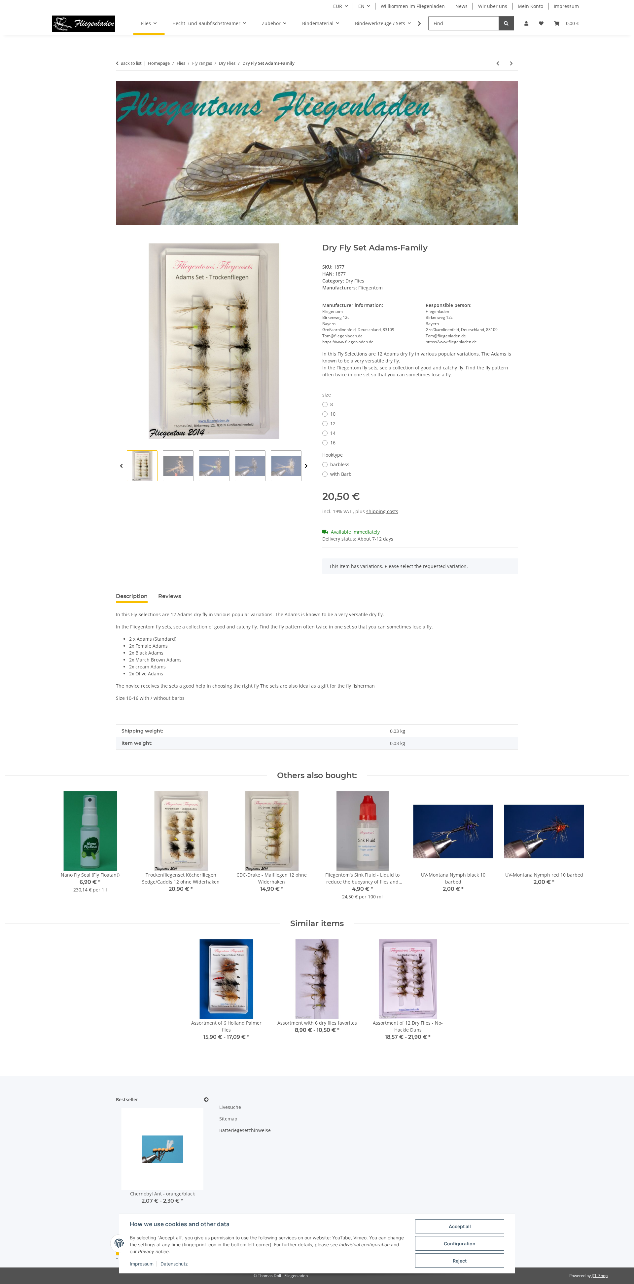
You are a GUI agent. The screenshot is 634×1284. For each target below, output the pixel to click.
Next (306, 466)
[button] (526, 23)
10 (332, 414)
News (461, 6)
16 (332, 442)
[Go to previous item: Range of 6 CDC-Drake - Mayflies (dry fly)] (498, 63)
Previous (121, 466)
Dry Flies (354, 281)
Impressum (142, 1263)
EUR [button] (337, 6)
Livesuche (230, 1107)
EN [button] (361, 6)
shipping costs (382, 511)
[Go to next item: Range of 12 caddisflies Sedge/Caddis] (511, 63)
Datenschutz (174, 1263)
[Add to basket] (121, 239)
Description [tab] (132, 596)
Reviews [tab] (169, 596)
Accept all (460, 1226)
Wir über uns (492, 6)
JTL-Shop (600, 1275)
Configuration (460, 1243)
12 (332, 423)
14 (332, 433)
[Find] (506, 23)
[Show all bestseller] (206, 1100)
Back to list (131, 63)
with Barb (341, 474)
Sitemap (228, 1118)
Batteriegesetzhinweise (245, 1130)
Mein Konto (530, 6)
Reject (460, 1261)
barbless (339, 464)
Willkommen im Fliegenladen (413, 6)
